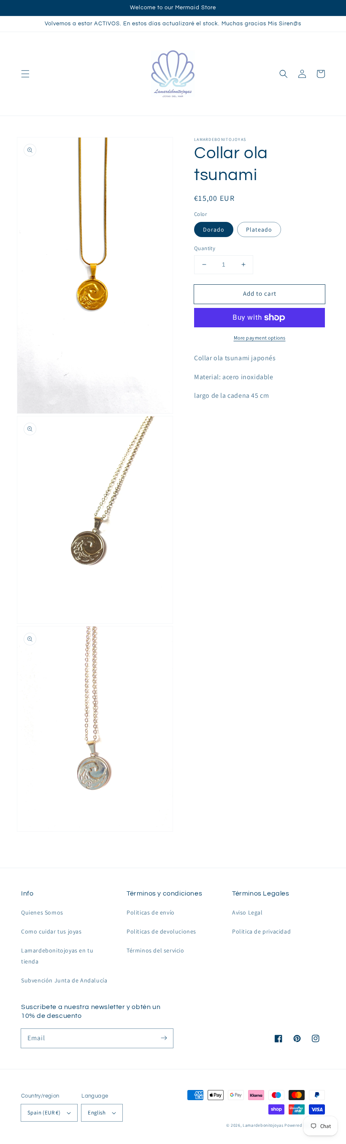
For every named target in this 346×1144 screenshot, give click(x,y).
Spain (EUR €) (43, 1112)
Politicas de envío (151, 912)
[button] (25, 74)
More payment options (260, 338)
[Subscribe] (163, 1038)
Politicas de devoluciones (161, 931)
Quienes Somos (42, 912)
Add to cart (259, 293)
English (96, 1112)
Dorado (213, 229)
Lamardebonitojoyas (263, 1125)
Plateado (259, 229)
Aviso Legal (247, 912)
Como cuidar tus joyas (51, 931)
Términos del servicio (155, 950)
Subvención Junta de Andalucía (64, 980)
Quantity (204, 248)
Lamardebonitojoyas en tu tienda (57, 956)
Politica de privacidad (261, 931)
